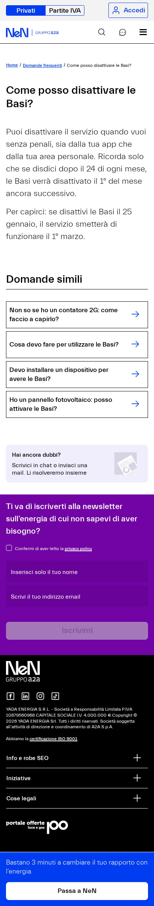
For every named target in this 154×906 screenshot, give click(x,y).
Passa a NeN (77, 891)
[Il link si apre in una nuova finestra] (77, 827)
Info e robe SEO (27, 758)
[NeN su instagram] (40, 696)
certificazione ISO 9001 (53, 738)
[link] (95, 32)
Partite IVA (65, 11)
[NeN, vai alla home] (32, 32)
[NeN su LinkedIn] (25, 696)
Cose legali (21, 798)
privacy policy (78, 548)
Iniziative (18, 778)
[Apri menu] (137, 32)
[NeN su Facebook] (10, 696)
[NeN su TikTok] (55, 696)
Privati (25, 11)
